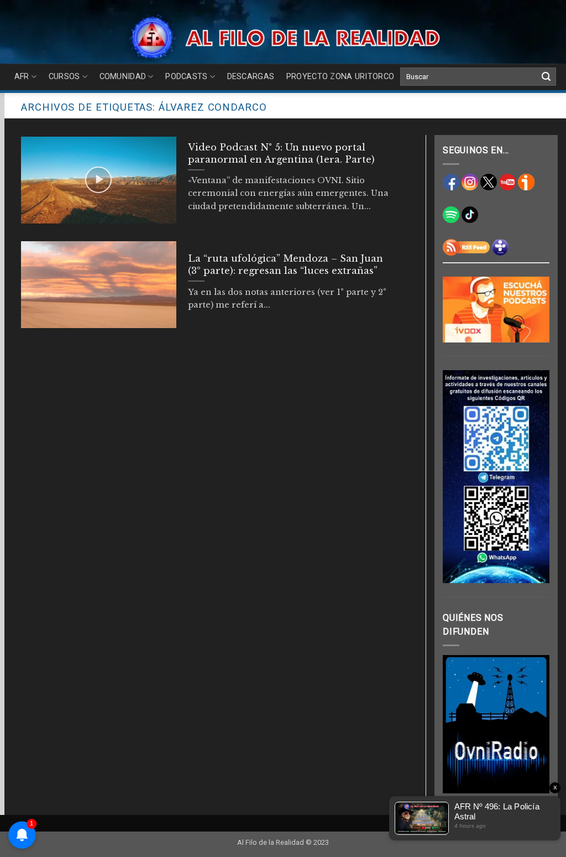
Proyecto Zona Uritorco (340, 76)
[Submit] (546, 76)
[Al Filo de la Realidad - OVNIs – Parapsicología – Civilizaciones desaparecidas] (283, 37)
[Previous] (459, 724)
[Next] (533, 724)
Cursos (64, 76)
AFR (21, 76)
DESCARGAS (251, 76)
